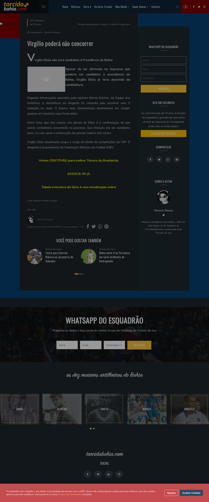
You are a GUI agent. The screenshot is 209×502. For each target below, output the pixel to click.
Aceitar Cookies (191, 492)
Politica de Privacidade (69, 494)
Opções (171, 492)
